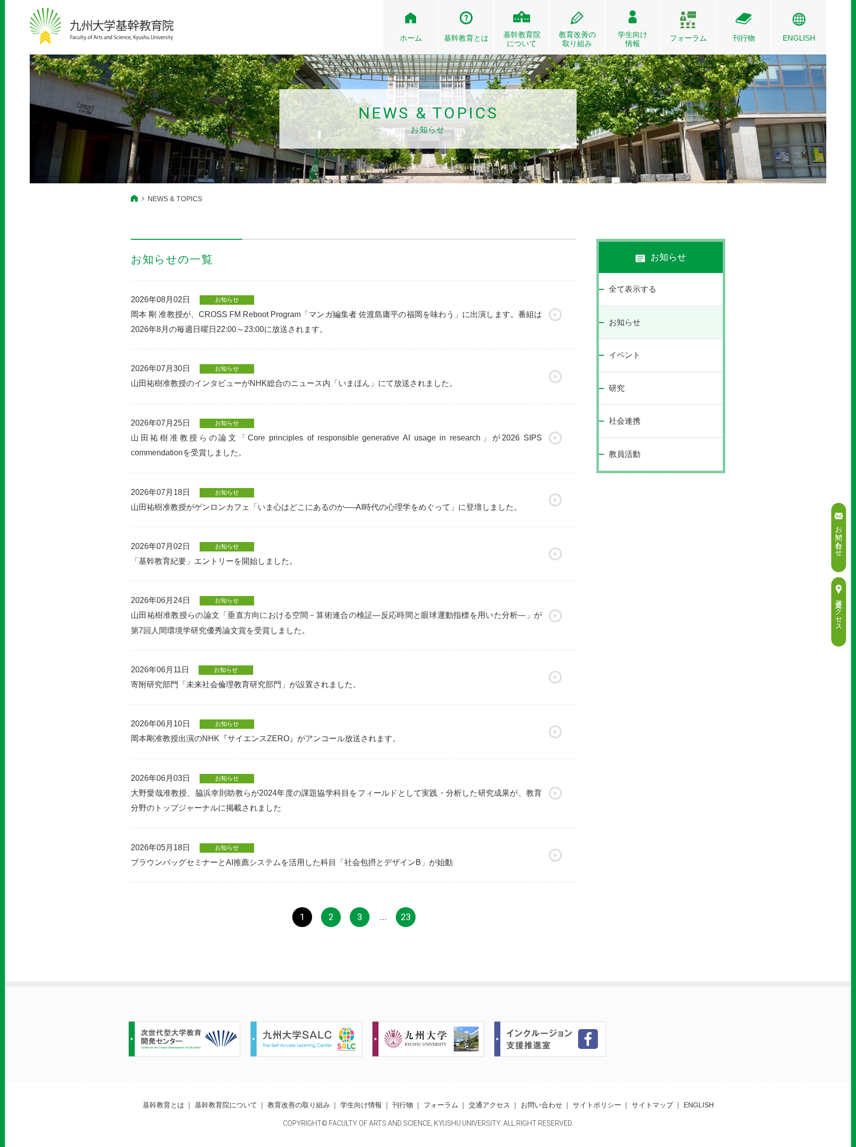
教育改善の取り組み (299, 1105)
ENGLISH (799, 38)
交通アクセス (489, 1105)
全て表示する (632, 289)
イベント (625, 355)
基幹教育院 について (521, 39)
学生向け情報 (632, 39)
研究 (617, 388)
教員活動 (625, 454)
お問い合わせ (541, 1105)
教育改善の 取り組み (577, 39)
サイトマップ (652, 1105)
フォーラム (688, 38)
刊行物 (744, 38)
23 (406, 917)
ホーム (411, 38)
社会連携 (625, 421)
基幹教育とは (466, 38)
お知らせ (625, 322)
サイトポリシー (597, 1105)
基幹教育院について (226, 1105)
